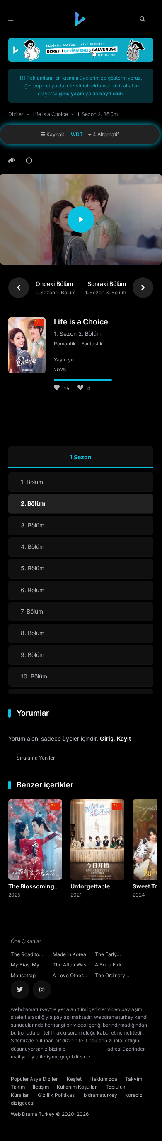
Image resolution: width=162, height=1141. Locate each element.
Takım (18, 1087)
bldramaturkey (100, 1095)
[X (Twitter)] (20, 989)
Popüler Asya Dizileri (35, 1079)
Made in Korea (69, 954)
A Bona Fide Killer (109, 965)
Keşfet (74, 1079)
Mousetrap (23, 975)
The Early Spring (106, 955)
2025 (14, 895)
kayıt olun (111, 93)
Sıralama (36, 758)
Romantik (65, 343)
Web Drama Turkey (33, 1114)
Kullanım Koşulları (77, 1087)
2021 (76, 895)
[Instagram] (42, 989)
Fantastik (92, 343)
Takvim (133, 1079)
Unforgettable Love (90, 887)
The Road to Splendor (25, 955)
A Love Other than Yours (68, 976)
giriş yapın (71, 93)
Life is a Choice (50, 114)
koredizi (134, 1095)
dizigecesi (22, 1103)
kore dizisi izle (109, 1057)
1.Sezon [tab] (81, 457)
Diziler (15, 114)
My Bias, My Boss (25, 965)
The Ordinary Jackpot (110, 976)
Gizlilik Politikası (57, 1095)
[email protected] (86, 1049)
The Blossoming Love (31, 887)
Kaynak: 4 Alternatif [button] (82, 134)
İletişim (41, 1087)
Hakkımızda (103, 1079)
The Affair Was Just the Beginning (69, 965)
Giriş (107, 738)
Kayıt (124, 738)
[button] (12, 161)
